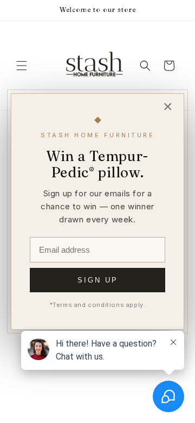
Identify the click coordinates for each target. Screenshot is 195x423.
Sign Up (97, 280)
